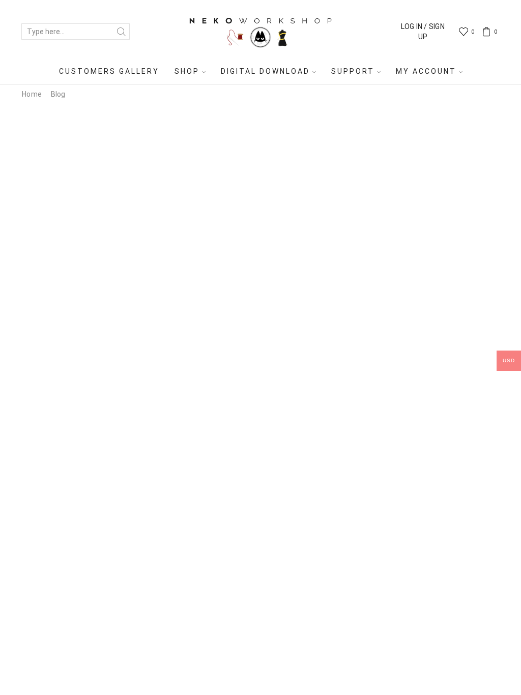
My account (426, 71)
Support (352, 71)
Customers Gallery (109, 71)
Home (32, 94)
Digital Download (265, 71)
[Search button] (121, 31)
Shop (187, 71)
